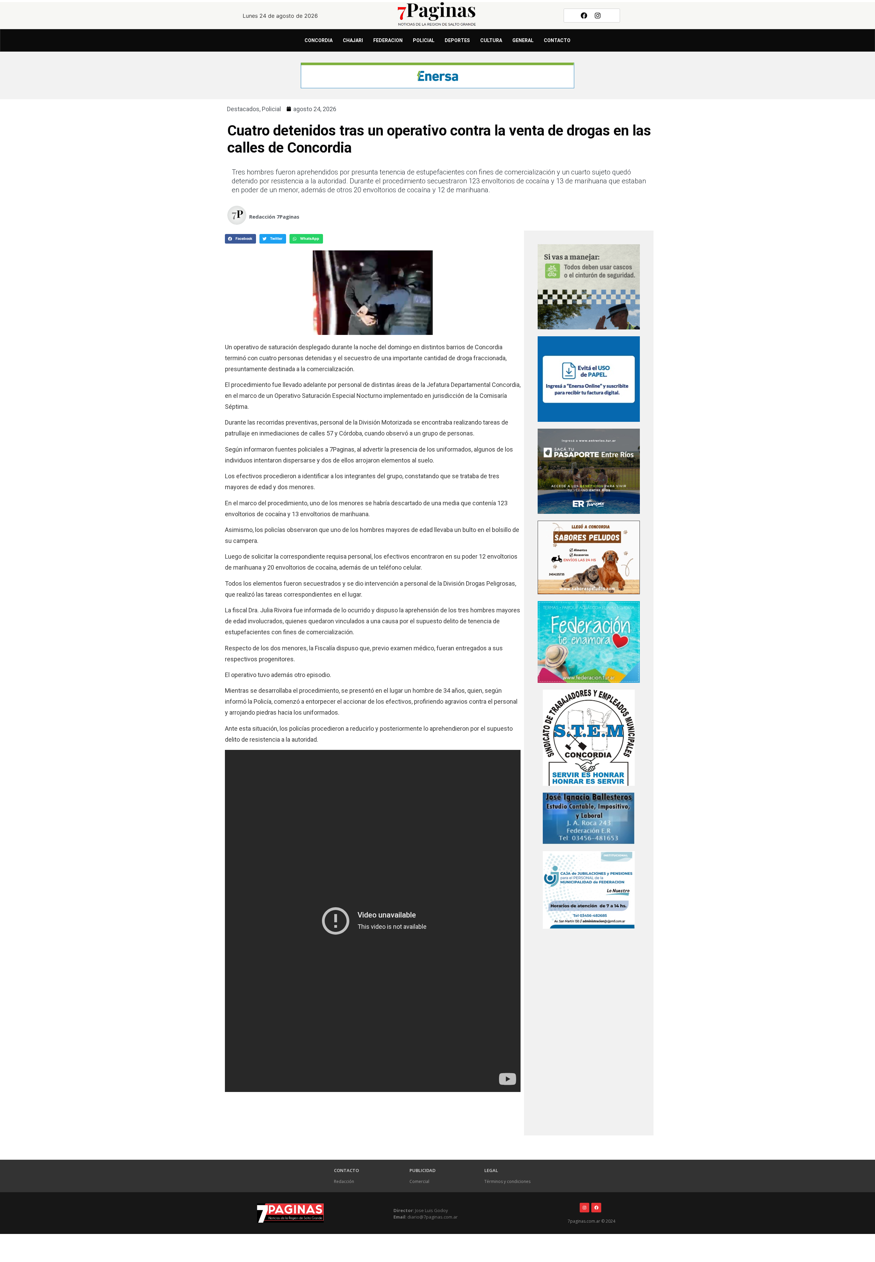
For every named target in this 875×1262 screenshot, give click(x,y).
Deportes (457, 40)
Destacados (243, 109)
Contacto (557, 40)
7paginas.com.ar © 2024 (591, 1221)
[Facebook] (584, 15)
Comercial (419, 1181)
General (523, 40)
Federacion (388, 40)
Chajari (353, 40)
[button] (240, 239)
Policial (423, 40)
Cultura (491, 40)
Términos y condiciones (507, 1181)
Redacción (344, 1181)
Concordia (319, 40)
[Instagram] (598, 15)
